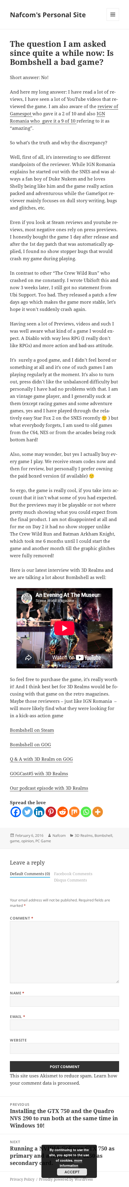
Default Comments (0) (30, 873)
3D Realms (84, 835)
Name (17, 993)
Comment (21, 918)
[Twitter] (27, 812)
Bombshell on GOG (30, 744)
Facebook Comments (73, 873)
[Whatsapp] (86, 812)
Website (18, 1040)
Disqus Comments (70, 880)
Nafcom (59, 835)
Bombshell (103, 835)
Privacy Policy (22, 1179)
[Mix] (74, 812)
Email (17, 1016)
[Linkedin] (39, 812)
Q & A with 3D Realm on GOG (41, 759)
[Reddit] (62, 812)
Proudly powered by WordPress (66, 1179)
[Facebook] (15, 812)
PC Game (43, 840)
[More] (97, 812)
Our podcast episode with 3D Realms (49, 788)
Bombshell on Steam (32, 730)
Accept (72, 1172)
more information (71, 1163)
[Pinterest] (51, 812)
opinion (27, 840)
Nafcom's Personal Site (48, 14)
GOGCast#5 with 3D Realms (39, 773)
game (15, 840)
